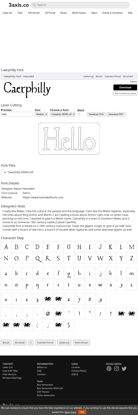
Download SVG (96, 114)
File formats (34, 12)
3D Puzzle (50, 12)
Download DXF (116, 114)
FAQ (39, 370)
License (76, 367)
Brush (99, 76)
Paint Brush (81, 342)
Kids (130, 12)
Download (125, 87)
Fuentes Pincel (113, 76)
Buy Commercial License (125, 93)
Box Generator (45, 384)
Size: (38, 110)
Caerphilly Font (12, 76)
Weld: (81, 110)
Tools (20, 12)
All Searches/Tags (12, 377)
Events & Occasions (112, 12)
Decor (94, 12)
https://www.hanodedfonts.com (43, 197)
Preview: (6, 110)
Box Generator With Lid (50, 388)
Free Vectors (9, 374)
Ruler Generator (46, 395)
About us (42, 367)
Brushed (128, 76)
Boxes (64, 12)
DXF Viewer (43, 391)
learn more (70, 412)
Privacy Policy (79, 370)
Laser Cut (7, 12)
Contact (41, 374)
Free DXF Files (10, 370)
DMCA (75, 374)
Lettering (88, 76)
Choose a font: (59, 110)
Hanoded (28, 76)
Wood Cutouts (79, 12)
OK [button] (82, 412)
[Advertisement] (69, 41)
